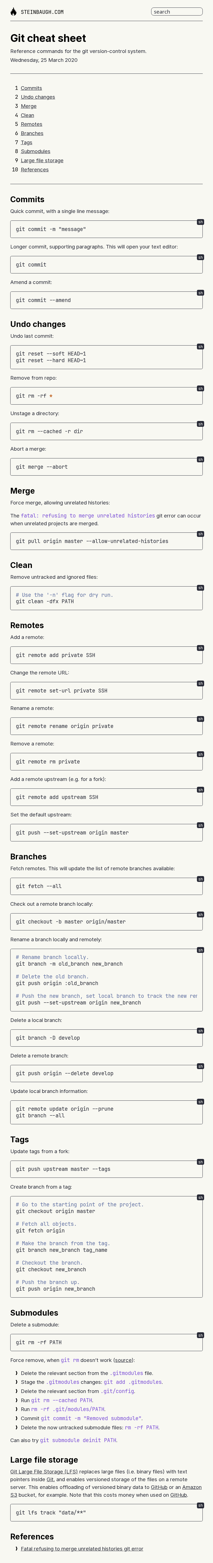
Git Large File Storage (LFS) (44, 1471)
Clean (27, 115)
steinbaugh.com (42, 12)
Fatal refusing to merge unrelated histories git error (82, 1549)
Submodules (35, 151)
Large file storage (42, 160)
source (123, 1360)
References (35, 169)
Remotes (31, 124)
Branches (32, 133)
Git (50, 1479)
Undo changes (38, 97)
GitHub (159, 1487)
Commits (31, 88)
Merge (29, 106)
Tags (26, 142)
